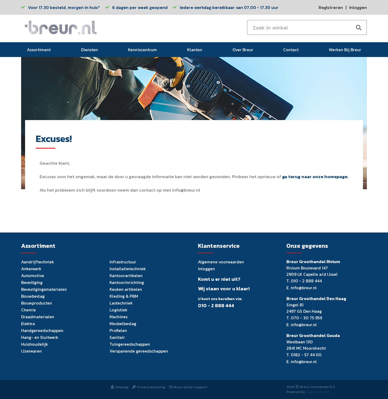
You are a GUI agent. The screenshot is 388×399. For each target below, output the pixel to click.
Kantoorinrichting (127, 282)
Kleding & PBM (124, 296)
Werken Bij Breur (345, 49)
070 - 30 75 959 (306, 318)
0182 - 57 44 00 (306, 355)
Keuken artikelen (126, 289)
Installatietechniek (128, 268)
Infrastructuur (123, 262)
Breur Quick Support (190, 387)
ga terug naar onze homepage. (315, 176)
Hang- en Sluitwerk (39, 337)
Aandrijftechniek (37, 262)
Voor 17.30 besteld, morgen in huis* (64, 7)
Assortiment (39, 49)
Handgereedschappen (42, 330)
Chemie (28, 310)
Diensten (89, 49)
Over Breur (243, 49)
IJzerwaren (31, 351)
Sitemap (122, 387)
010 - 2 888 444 (216, 305)
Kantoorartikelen (126, 275)
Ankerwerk (31, 268)
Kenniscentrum (142, 49)
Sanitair (117, 337)
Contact (291, 49)
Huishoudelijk (34, 344)
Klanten (194, 49)
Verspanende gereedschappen (139, 351)
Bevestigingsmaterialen (44, 289)
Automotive (32, 275)
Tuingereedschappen (130, 344)
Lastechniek (121, 303)
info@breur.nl (304, 287)
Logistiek (118, 310)
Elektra (28, 323)
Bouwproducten (36, 303)
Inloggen (358, 7)
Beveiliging (31, 282)
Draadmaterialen (37, 317)
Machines (118, 317)
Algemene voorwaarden (221, 262)
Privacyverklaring (151, 387)
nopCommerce (318, 391)
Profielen (118, 330)
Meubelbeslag (123, 323)
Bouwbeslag (33, 296)
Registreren (331, 7)
